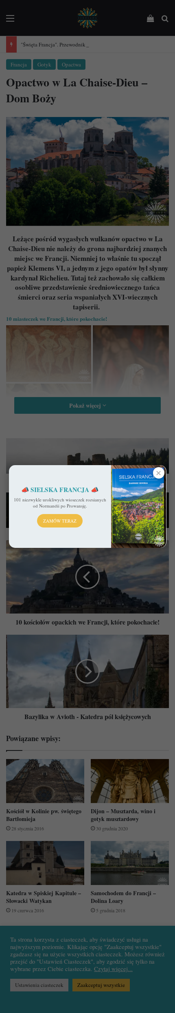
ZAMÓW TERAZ (60, 521)
